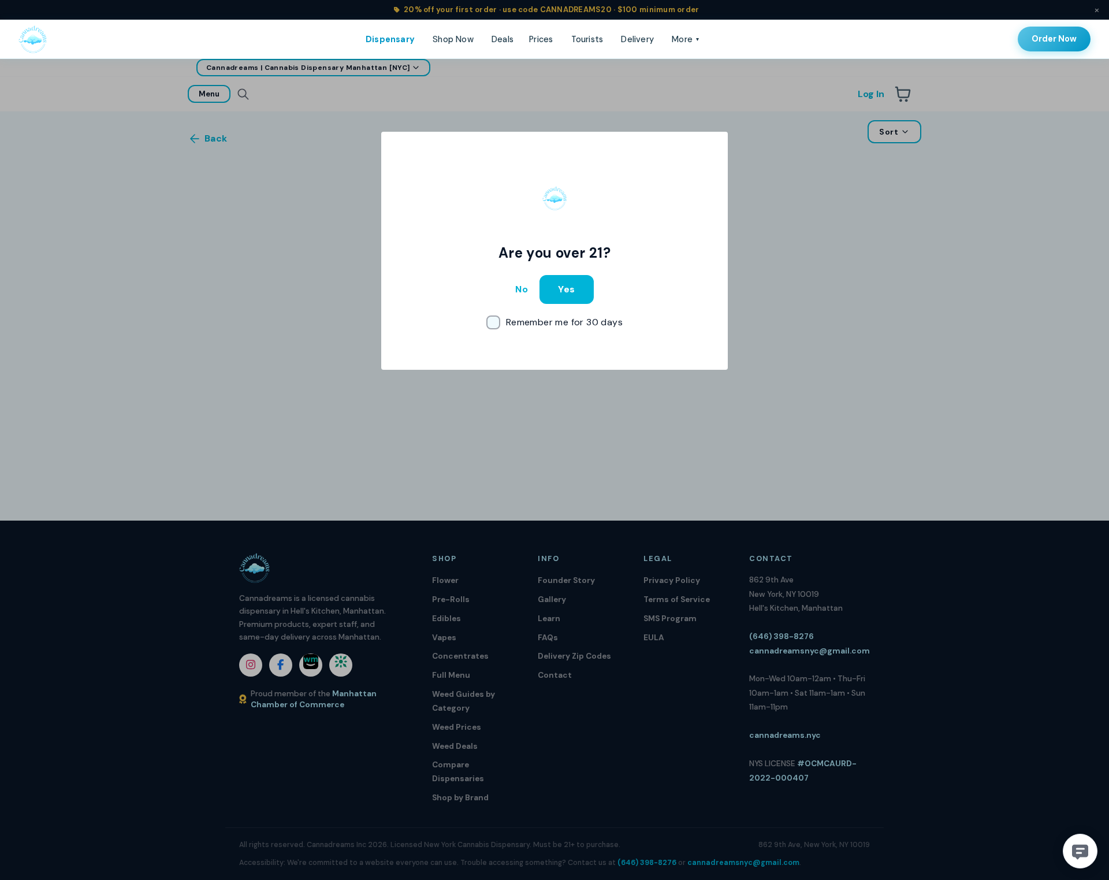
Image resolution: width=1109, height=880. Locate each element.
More (685, 39)
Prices (541, 39)
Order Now (1054, 39)
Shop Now (453, 39)
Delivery (637, 39)
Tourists (587, 39)
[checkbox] (554, 322)
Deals (502, 39)
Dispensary (390, 39)
